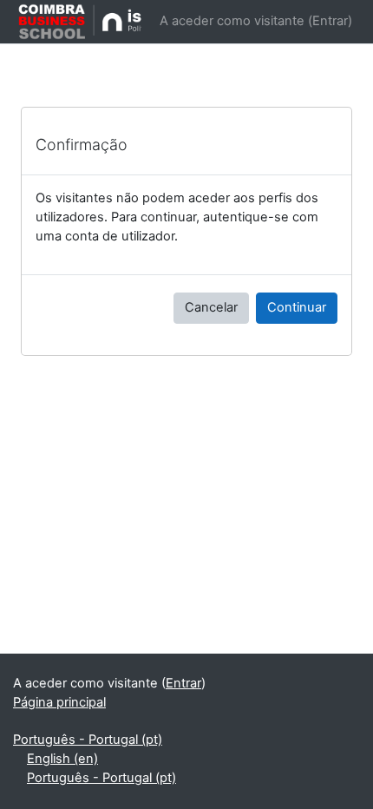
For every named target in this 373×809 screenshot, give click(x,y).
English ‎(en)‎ (62, 758)
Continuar (296, 307)
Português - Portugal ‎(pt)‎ (87, 739)
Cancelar (211, 307)
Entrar (330, 21)
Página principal (59, 702)
